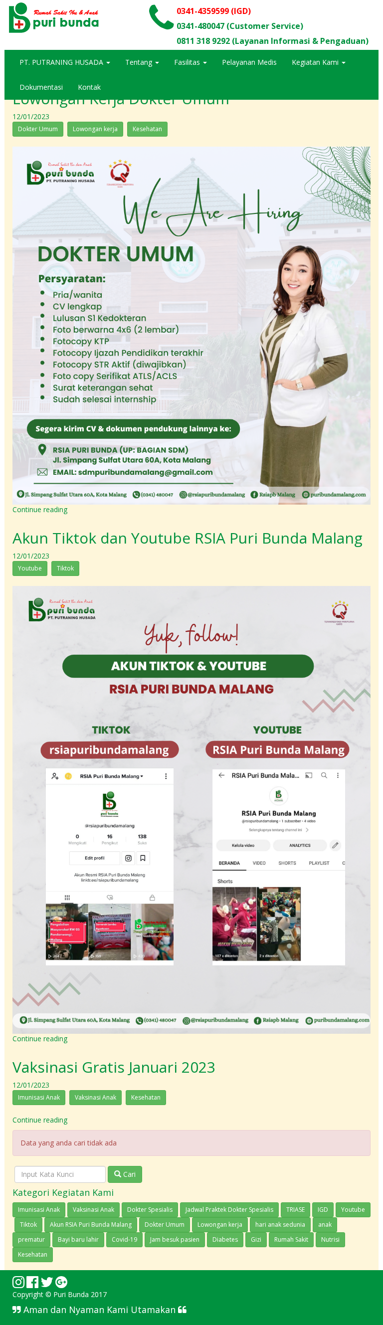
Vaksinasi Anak (95, 1097)
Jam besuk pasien (174, 1239)
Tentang (139, 62)
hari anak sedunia (280, 1224)
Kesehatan (147, 129)
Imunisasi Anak (39, 1097)
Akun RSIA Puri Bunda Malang (91, 1224)
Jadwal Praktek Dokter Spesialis (229, 1209)
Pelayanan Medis (249, 62)
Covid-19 (124, 1239)
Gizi (256, 1239)
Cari (128, 1174)
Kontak (89, 87)
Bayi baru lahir (78, 1239)
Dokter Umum (38, 129)
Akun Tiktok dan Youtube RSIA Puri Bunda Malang (187, 538)
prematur (31, 1239)
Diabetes (225, 1239)
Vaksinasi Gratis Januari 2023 (113, 1067)
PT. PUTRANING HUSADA (62, 62)
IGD (323, 1209)
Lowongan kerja (95, 129)
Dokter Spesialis (150, 1209)
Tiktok (65, 568)
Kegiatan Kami (316, 62)
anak (325, 1224)
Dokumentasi (41, 87)
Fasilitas (188, 62)
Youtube (30, 568)
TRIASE (295, 1209)
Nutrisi (330, 1239)
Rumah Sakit (291, 1239)
